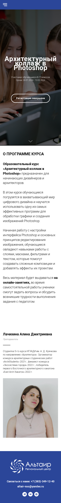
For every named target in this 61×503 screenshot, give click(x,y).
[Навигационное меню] (5, 4)
